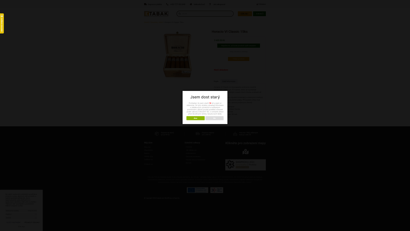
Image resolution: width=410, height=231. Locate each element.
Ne (214, 118)
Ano (195, 118)
